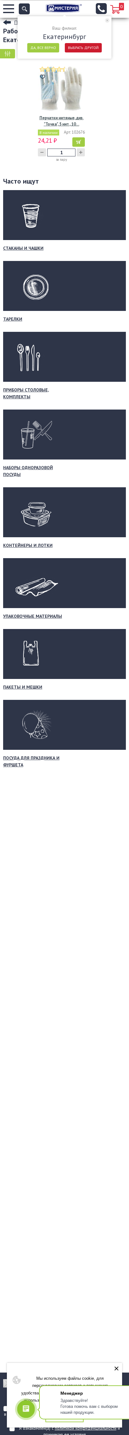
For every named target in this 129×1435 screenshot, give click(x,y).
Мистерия (64, 8)
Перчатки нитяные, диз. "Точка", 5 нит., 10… (61, 121)
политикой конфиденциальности (85, 1428)
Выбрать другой (83, 47)
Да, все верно (43, 47)
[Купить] (78, 142)
